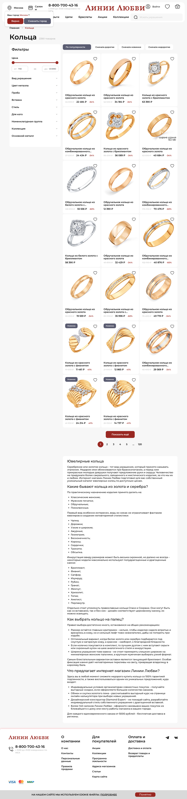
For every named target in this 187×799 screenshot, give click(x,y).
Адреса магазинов (103, 766)
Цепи (69, 17)
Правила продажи (67, 768)
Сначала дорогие (104, 47)
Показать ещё (120, 434)
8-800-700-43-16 (63, 5)
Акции (102, 17)
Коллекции (121, 17)
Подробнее (108, 794)
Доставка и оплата (139, 748)
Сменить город (37, 21)
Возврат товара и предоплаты (139, 754)
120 (140, 444)
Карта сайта (99, 776)
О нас (64, 748)
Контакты (67, 753)
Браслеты (85, 17)
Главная (14, 28)
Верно (15, 21)
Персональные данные (70, 760)
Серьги (54, 17)
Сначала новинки (131, 47)
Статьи (96, 771)
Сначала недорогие (159, 47)
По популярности (75, 47)
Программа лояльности (99, 760)
